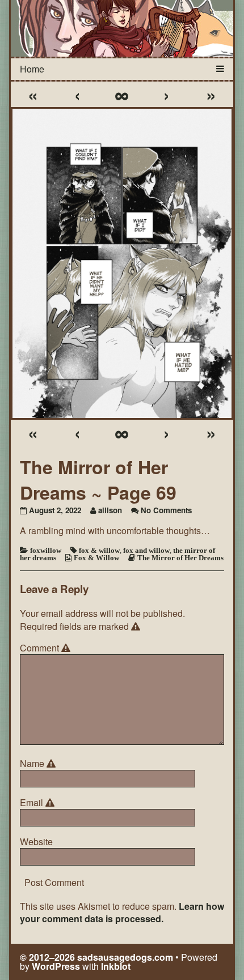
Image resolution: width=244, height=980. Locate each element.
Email (39, 802)
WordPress (56, 966)
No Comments (166, 510)
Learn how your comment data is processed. (122, 912)
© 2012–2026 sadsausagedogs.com (96, 957)
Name (39, 763)
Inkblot (116, 966)
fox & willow (99, 550)
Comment (47, 648)
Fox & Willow (96, 557)
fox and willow (146, 550)
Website (36, 842)
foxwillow (45, 550)
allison (110, 510)
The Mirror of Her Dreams (180, 557)
